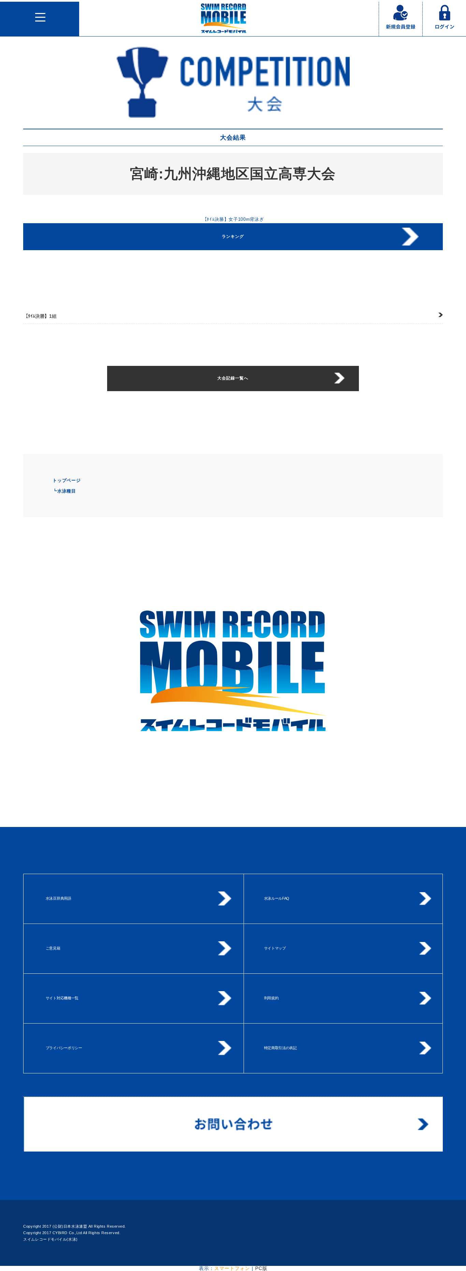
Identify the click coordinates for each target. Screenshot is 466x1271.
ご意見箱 (53, 948)
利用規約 (271, 998)
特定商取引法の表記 (280, 1048)
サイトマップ (275, 948)
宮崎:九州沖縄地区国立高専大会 (233, 174)
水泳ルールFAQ (276, 898)
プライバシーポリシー (64, 1048)
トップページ (67, 480)
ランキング (233, 236)
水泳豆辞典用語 (58, 898)
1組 (40, 316)
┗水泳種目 (64, 491)
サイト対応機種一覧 (62, 998)
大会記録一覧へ (232, 378)
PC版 (261, 1268)
